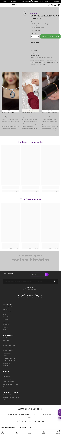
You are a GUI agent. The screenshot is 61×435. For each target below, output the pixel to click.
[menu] (2, 5)
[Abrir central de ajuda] (59, 412)
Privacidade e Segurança (8, 427)
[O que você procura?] (52, 5)
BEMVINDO (42, 27)
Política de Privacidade (26, 412)
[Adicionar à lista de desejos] (25, 11)
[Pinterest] (28, 295)
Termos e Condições (35, 412)
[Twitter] (41, 295)
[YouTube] (37, 295)
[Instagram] (23, 295)
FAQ (30, 427)
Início (31, 11)
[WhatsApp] (59, 418)
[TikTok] (32, 295)
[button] (33, 13)
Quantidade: (33, 33)
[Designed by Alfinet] (30, 417)
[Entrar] (49, 5)
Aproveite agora (56, 1)
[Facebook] (18, 295)
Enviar (46, 274)
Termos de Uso (22, 427)
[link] (10, 187)
